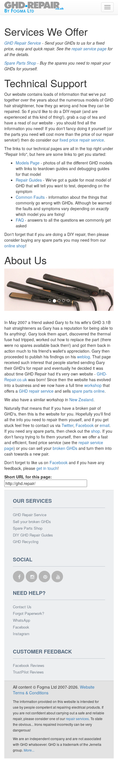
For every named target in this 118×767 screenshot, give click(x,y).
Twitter (67, 425)
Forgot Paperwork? (28, 613)
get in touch (47, 468)
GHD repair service (36, 391)
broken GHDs (65, 448)
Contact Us (22, 606)
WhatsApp (21, 620)
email (104, 425)
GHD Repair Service (22, 43)
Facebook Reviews (28, 665)
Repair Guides (29, 180)
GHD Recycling (25, 541)
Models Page (28, 163)
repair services (77, 718)
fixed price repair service (82, 140)
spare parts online (88, 391)
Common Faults (30, 197)
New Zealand (81, 399)
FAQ (20, 220)
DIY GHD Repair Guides (33, 535)
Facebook (85, 425)
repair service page (89, 48)
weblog (83, 356)
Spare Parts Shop (20, 63)
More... (29, 750)
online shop (14, 246)
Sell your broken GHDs (32, 521)
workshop (93, 385)
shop (95, 431)
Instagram (21, 633)
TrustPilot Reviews (28, 672)
